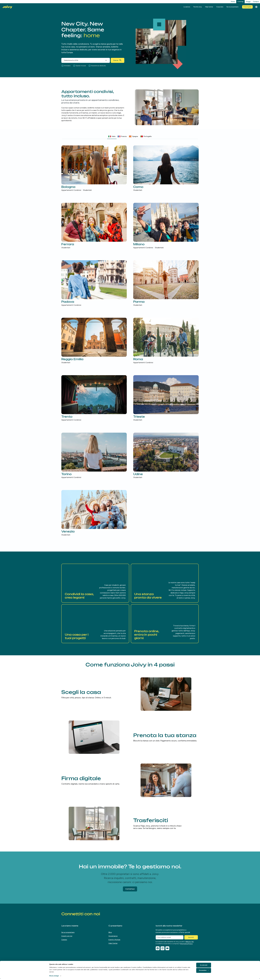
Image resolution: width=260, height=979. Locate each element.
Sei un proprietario (232, 7)
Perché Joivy (197, 7)
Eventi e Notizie (114, 940)
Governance (113, 936)
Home (233, 1)
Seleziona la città (71, 60)
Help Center (209, 7)
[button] (95, 583)
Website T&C (190, 942)
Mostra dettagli (54, 976)
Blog (110, 932)
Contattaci (130, 889)
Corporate (219, 7)
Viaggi (248, 1)
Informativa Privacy (186, 944)
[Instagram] (162, 948)
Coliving (240, 1)
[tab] (112, 136)
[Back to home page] (7, 6)
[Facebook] (158, 948)
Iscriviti (191, 937)
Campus (256, 1)
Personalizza (202, 970)
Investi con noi (66, 936)
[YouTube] (167, 948)
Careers (64, 940)
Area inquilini (247, 7)
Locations (186, 7)
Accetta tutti (203, 965)
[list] (130, 340)
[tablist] (130, 136)
